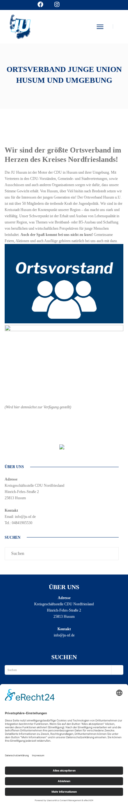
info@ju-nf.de (64, 635)
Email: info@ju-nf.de (20, 516)
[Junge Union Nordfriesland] (19, 26)
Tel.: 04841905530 (18, 523)
